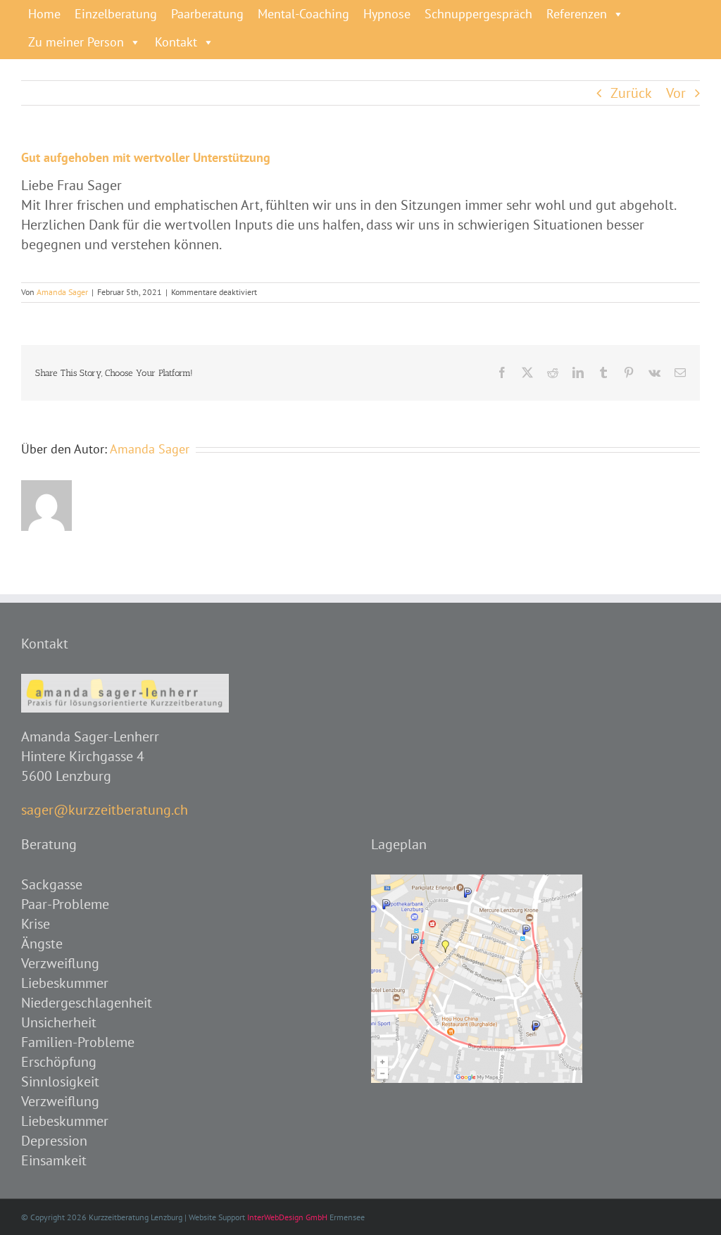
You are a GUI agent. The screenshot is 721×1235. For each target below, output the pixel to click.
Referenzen (576, 14)
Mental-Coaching (303, 14)
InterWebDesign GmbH (287, 1217)
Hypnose (386, 14)
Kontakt (176, 42)
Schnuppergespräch (478, 14)
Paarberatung (207, 14)
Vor (676, 93)
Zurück (631, 93)
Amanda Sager (62, 292)
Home (44, 14)
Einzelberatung (116, 14)
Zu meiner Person (76, 42)
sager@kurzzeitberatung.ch (104, 810)
